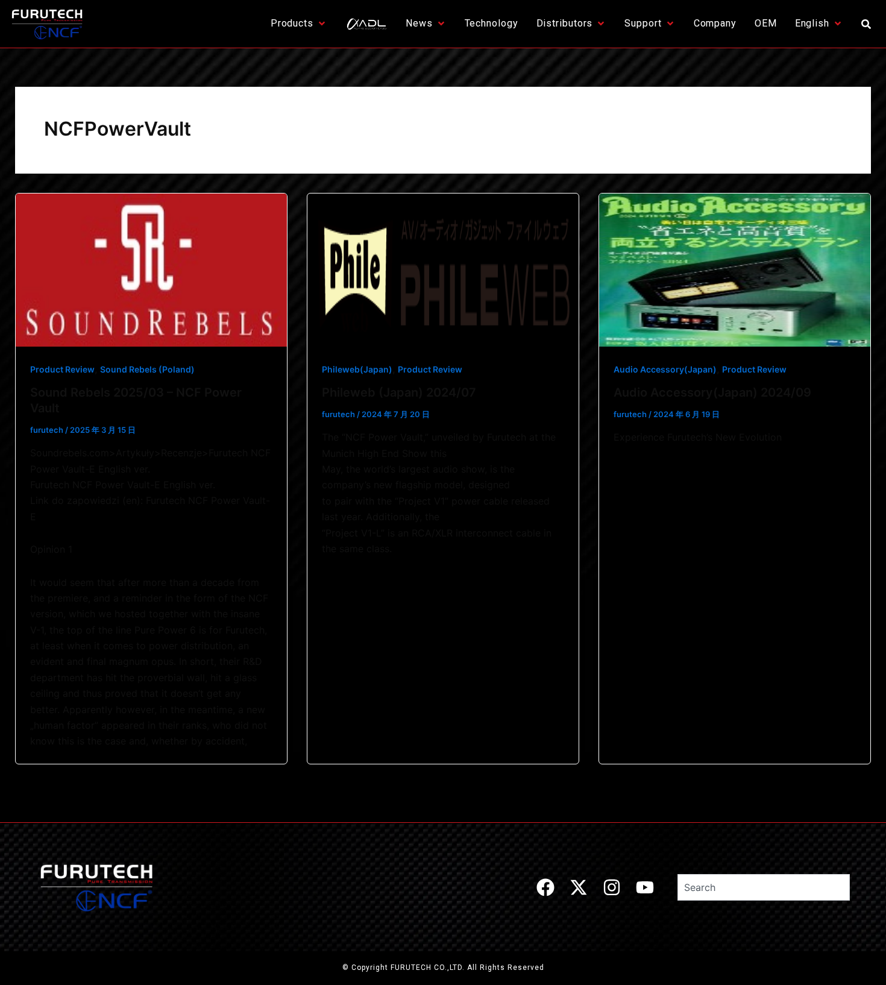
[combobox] (763, 887)
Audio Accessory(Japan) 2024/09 (712, 392)
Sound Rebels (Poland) (147, 369)
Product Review (62, 369)
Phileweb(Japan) (357, 369)
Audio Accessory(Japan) (665, 369)
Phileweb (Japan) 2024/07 (399, 392)
